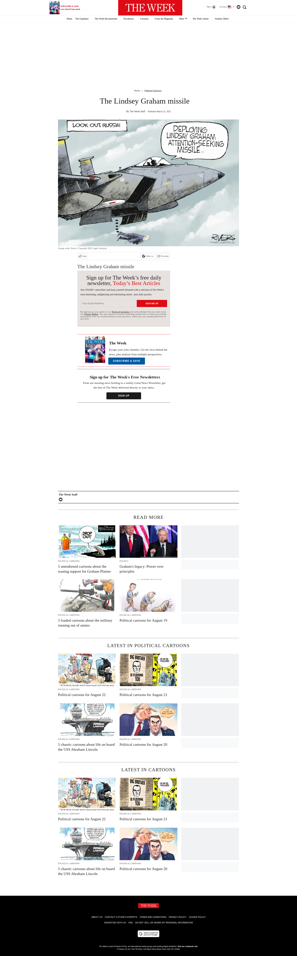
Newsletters (128, 19)
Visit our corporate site (187, 946)
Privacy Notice (91, 314)
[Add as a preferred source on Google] (148, 933)
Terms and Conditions (153, 917)
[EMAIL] (61, 499)
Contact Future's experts (121, 917)
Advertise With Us (115, 922)
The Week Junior (201, 19)
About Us (96, 917)
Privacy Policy (177, 917)
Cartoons (144, 19)
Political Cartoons (152, 90)
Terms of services (120, 312)
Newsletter (165, 256)
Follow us (149, 256)
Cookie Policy (197, 917)
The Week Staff (137, 111)
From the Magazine (164, 19)
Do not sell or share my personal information (164, 922)
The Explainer (82, 19)
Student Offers (222, 19)
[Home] (69, 19)
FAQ (130, 922)
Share (84, 256)
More (182, 19)
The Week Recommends (106, 19)
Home (137, 90)
